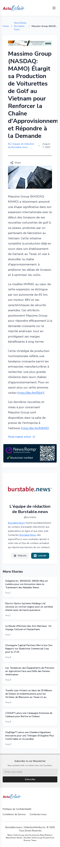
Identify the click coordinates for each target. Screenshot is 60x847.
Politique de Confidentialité (17, 809)
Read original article (19, 437)
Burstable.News (16, 522)
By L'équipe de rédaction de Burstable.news (21, 145)
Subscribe (30, 779)
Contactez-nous (38, 814)
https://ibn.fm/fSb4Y (30, 393)
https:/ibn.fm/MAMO (35, 428)
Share (18, 162)
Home (6, 26)
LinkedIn (42, 555)
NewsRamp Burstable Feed (20, 26)
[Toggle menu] (54, 8)
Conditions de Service (14, 814)
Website (22, 555)
